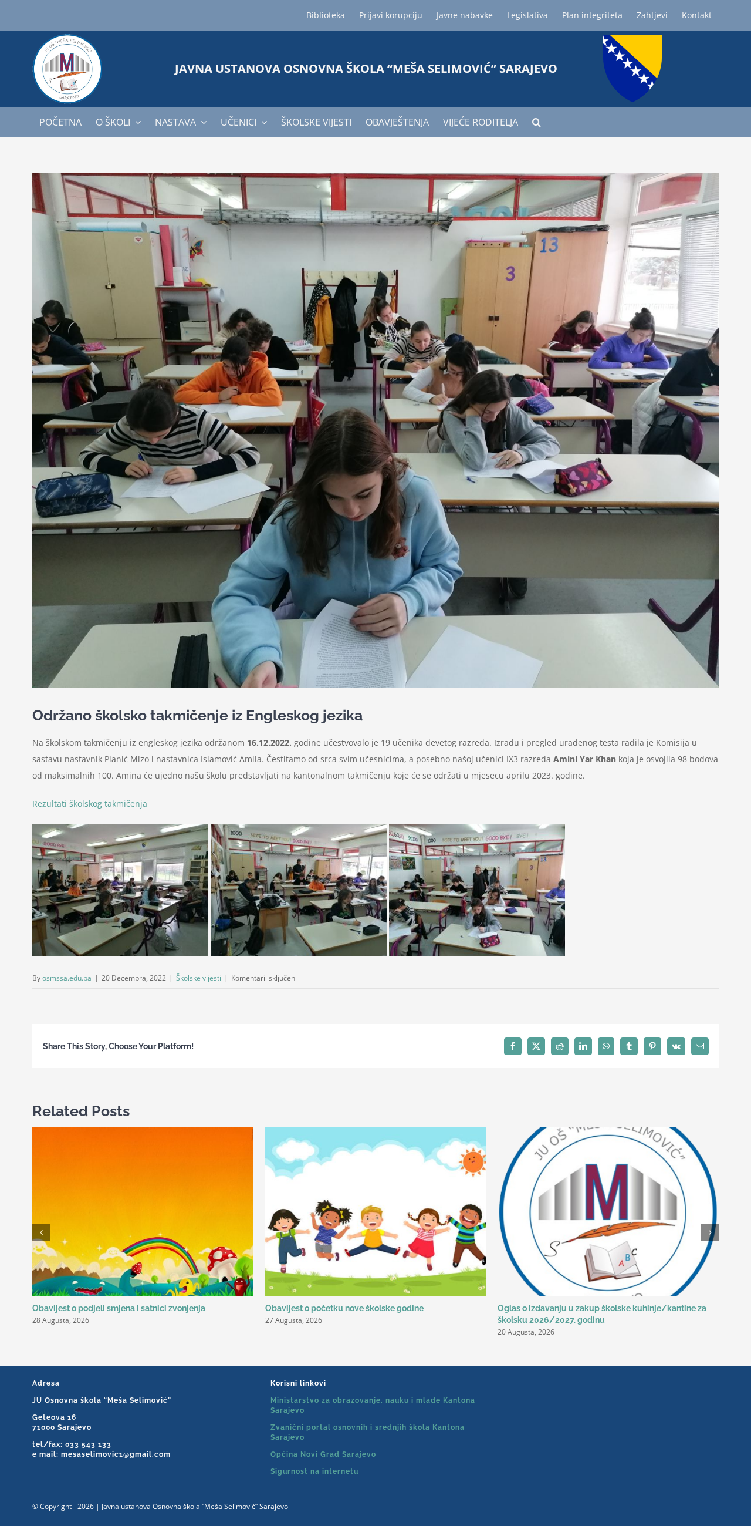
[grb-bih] (632, 39)
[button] (536, 122)
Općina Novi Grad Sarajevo (323, 1454)
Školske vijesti (198, 978)
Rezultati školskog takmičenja (89, 803)
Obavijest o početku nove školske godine (344, 1308)
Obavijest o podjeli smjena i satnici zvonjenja (118, 1308)
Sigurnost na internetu (314, 1471)
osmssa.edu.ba (67, 978)
